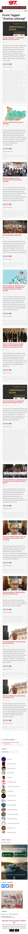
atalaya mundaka (16, 74)
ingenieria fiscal (21, 87)
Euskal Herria (16, 86)
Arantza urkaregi (15, 155)
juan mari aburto (21, 447)
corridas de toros (17, 438)
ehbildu (22, 442)
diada (4, 675)
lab (17, 213)
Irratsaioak (6, 71)
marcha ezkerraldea (11, 449)
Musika (13, 917)
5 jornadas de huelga (16, 512)
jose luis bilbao (6, 447)
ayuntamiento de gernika (8, 77)
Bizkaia (12, 78)
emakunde (10, 213)
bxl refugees (20, 435)
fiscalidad (22, 727)
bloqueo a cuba (18, 78)
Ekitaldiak (8, 914)
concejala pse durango (8, 438)
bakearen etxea (6, 78)
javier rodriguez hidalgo (21, 89)
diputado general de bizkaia (17, 83)
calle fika (24, 78)
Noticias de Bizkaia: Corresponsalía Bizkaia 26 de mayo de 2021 (13, 38)
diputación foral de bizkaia (13, 440)
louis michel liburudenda (16, 90)
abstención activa (15, 569)
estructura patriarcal (7, 617)
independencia (16, 264)
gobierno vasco (19, 444)
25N (12, 211)
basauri (23, 434)
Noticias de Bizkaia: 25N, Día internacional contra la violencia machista (12, 180)
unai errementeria (7, 100)
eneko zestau (6, 443)
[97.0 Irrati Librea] (14, 3)
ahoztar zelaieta (14, 71)
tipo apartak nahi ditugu (12, 458)
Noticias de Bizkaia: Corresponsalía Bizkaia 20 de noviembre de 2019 (13, 401)
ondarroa (22, 451)
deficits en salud (6, 321)
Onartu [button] (11, 930)
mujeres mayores (7, 451)
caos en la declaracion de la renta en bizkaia (12, 80)
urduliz (13, 100)
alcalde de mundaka (15, 72)
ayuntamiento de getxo (20, 77)
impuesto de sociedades (8, 728)
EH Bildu (19, 378)
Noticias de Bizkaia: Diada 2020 (12, 235)
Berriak (3, 914)
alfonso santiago (10, 433)
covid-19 (20, 81)
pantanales (5, 452)
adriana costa (20, 431)
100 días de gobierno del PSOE (18, 673)
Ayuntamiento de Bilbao (15, 76)
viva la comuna (19, 100)
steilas (11, 98)
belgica (4, 435)
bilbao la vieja (10, 435)
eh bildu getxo (15, 85)
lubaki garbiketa (10, 91)
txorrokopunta (21, 99)
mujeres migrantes (15, 451)
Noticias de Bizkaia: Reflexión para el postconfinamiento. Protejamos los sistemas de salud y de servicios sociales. (14, 288)
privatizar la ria (6, 455)
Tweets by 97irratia (6, 842)
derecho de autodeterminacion (14, 570)
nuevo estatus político (12, 379)
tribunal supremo (14, 99)
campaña (9, 436)
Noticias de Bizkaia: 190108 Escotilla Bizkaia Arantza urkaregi (14, 593)
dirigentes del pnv (7, 85)
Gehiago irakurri (14, 932)
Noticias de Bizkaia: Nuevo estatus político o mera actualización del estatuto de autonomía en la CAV (13, 345)
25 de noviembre (15, 430)
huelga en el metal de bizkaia (10, 445)
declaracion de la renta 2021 (9, 82)
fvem (8, 513)
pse (26, 513)
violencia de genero (21, 620)
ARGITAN (9, 74)
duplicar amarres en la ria (14, 442)
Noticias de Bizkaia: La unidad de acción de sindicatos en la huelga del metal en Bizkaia (15, 481)
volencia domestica (16, 621)
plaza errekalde (12, 453)
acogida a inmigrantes (11, 431)
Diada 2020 (9, 264)
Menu (25, 10)
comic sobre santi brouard (17, 436)
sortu (9, 215)
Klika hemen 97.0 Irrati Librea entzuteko (11, 742)
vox (22, 621)
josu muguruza (13, 447)
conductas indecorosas (13, 81)
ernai (15, 213)
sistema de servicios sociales (19, 324)
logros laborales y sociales (16, 513)
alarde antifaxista (6, 72)
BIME (15, 435)
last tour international (15, 448)
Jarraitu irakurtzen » (8, 67)
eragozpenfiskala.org (7, 86)
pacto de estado (16, 618)
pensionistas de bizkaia (8, 95)
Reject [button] (17, 930)
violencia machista (15, 215)
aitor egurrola (22, 71)
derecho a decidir (22, 674)
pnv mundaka (13, 96)
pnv (22, 453)
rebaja (16, 728)
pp (24, 618)
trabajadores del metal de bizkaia (17, 516)
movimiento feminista (7, 618)
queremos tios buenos (15, 455)
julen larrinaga (6, 448)
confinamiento (23, 320)
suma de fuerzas (6, 572)
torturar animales (22, 458)
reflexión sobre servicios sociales (15, 322)
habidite (25, 444)
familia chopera (11, 444)
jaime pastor (5, 89)
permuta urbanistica (18, 95)
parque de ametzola (12, 452)
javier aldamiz (12, 89)
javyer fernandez (21, 445)
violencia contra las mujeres (9, 620)
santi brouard (10, 456)
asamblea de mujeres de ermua (13, 434)
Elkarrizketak (14, 914)
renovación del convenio (8, 515)
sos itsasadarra (9, 457)
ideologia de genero (17, 617)
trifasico (4, 460)
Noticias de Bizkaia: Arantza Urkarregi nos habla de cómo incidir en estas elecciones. (14, 538)
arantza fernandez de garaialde (15, 73)
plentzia (18, 453)
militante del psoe (21, 449)
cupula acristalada (7, 439)
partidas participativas (17, 94)
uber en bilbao (10, 460)
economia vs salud (15, 321)
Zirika (15, 460)
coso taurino (24, 438)
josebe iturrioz (6, 90)
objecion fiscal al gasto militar (13, 93)
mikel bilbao (17, 91)
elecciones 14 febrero (16, 156)
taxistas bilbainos (17, 457)
